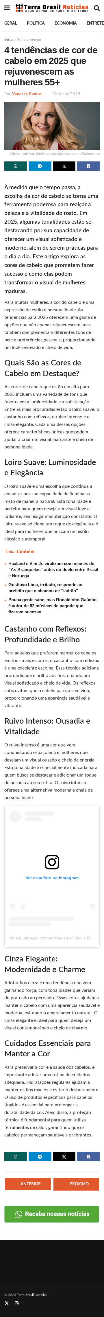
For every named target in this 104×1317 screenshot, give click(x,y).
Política (36, 23)
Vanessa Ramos (27, 94)
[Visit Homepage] (52, 8)
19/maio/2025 (66, 94)
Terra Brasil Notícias (32, 1294)
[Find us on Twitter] (6, 1303)
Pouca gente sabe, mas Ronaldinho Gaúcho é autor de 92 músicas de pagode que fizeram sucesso (52, 605)
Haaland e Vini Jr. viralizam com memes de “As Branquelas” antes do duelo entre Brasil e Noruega (53, 569)
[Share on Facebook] (88, 166)
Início (8, 39)
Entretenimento (29, 39)
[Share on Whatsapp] (15, 166)
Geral (10, 23)
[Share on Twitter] (64, 166)
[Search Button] (97, 8)
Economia (66, 23)
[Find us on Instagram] (17, 1303)
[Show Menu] (7, 8)
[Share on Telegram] (40, 166)
